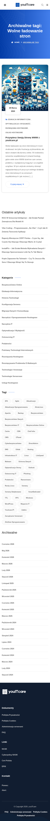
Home (17, 42)
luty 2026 (6, 570)
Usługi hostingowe (14, 132)
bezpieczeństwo (37, 413)
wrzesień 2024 (8, 629)
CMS (6, 437)
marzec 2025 (7, 616)
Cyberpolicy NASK (10, 755)
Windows (29, 498)
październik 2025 (9, 590)
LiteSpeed (40, 455)
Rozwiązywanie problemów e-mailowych (19, 363)
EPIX (4, 766)
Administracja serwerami (12, 727)
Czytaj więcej (16, 184)
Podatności (6, 344)
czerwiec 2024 (8, 649)
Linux (26, 455)
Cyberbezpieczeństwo (13, 443)
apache (8, 413)
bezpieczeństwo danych (14, 419)
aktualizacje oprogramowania (16, 407)
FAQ (4, 732)
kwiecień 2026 (8, 557)
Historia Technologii (10, 298)
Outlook (31, 468)
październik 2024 (9, 622)
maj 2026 (5, 551)
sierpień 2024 (7, 636)
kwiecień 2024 (8, 655)
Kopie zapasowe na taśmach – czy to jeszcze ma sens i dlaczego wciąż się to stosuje (23, 260)
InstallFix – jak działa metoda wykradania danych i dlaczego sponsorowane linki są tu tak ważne (23, 250)
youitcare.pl (9, 510)
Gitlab (18, 449)
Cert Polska (7, 761)
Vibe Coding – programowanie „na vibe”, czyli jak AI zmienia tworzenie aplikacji (24, 230)
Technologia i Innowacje (12, 370)
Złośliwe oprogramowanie (15, 522)
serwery (25, 486)
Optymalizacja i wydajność (17, 124)
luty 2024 (6, 668)
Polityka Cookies (9, 721)
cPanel (18, 437)
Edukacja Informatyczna (19, 119)
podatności (9, 480)
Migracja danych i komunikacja (15, 311)
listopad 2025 (8, 583)
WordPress (9, 504)
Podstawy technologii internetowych (17, 350)
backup (21, 413)
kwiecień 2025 (8, 609)
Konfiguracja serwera (11, 304)
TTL (6, 498)
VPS (17, 498)
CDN (18, 431)
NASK (4, 749)
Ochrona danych (25, 461)
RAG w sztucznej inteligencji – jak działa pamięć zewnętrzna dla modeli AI (23, 220)
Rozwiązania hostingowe (16, 128)
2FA (6, 401)
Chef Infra (31, 431)
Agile (17, 401)
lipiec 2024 (6, 642)
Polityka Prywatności (11, 715)
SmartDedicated (34, 492)
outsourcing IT (10, 474)
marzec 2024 (7, 662)
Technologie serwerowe (12, 376)
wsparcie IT (25, 504)
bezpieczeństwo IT (12, 425)
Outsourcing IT (8, 337)
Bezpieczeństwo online (12, 285)
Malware (8, 461)
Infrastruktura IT (11, 455)
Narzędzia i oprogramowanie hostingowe (19, 317)
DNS (6, 449)
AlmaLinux (39, 407)
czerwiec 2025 (8, 603)
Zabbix (24, 510)
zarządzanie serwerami (14, 516)
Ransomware (26, 480)
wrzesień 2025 (8, 596)
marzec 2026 (7, 564)
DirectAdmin (33, 443)
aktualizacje (31, 401)
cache (7, 431)
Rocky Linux (9, 486)
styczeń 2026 (7, 577)
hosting (30, 449)
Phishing (27, 474)
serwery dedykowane (13, 492)
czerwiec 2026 (8, 544)
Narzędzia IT (7, 324)
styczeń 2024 (7, 675)
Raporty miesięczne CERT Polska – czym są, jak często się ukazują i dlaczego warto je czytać (23, 240)
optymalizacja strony (13, 468)
